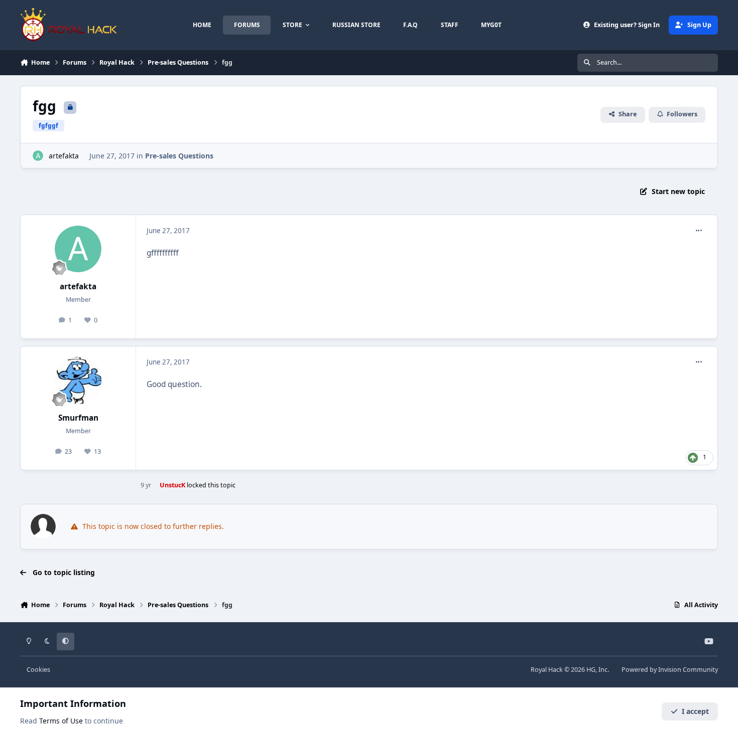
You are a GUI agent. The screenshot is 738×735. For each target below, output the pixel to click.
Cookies (38, 669)
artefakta (64, 155)
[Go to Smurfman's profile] (78, 380)
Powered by (670, 669)
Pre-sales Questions (179, 155)
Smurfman (78, 418)
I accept (695, 711)
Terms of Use (61, 720)
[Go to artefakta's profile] (38, 155)
